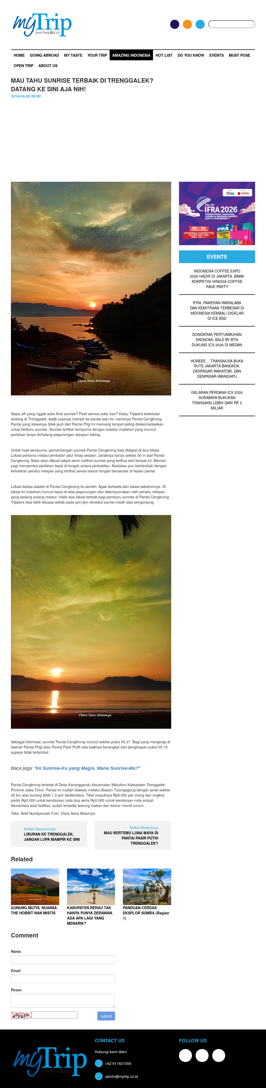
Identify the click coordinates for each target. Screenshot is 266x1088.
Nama (16, 951)
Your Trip (97, 55)
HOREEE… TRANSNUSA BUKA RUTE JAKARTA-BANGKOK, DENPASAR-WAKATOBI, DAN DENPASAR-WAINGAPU (217, 368)
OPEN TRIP (23, 65)
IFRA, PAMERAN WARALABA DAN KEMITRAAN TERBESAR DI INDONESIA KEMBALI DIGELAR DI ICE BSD (217, 310)
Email (16, 970)
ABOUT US (47, 65)
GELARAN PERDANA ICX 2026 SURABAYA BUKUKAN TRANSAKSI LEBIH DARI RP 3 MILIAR (217, 400)
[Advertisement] (133, 142)
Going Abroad (44, 55)
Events (216, 55)
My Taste (73, 55)
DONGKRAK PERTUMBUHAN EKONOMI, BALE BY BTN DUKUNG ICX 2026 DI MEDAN (217, 339)
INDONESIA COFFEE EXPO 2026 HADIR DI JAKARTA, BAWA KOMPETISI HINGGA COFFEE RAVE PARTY (217, 278)
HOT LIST (164, 55)
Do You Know (191, 55)
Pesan (16, 989)
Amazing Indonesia (131, 55)
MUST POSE (239, 55)
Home (19, 55)
